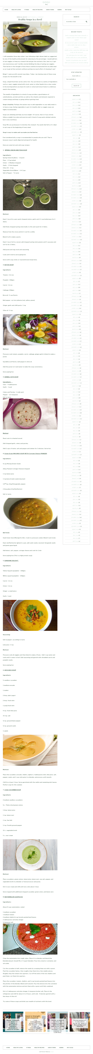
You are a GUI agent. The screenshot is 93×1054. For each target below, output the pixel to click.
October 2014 (75, 523)
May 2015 (75, 502)
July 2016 (75, 460)
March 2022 (75, 257)
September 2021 (75, 275)
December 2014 (75, 517)
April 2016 (75, 469)
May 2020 (75, 323)
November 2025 (75, 126)
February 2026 (75, 117)
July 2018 (75, 389)
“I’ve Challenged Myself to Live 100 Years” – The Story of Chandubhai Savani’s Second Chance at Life (35, 1026)
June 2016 (75, 463)
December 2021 (75, 266)
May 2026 (75, 108)
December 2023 (75, 194)
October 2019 (75, 344)
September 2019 (75, 347)
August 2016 (75, 457)
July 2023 (75, 209)
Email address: (76, 75)
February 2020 (75, 332)
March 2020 (75, 329)
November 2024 (75, 162)
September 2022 (75, 239)
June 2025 (75, 141)
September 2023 (75, 203)
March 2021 (75, 293)
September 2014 (75, 526)
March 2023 (75, 221)
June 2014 (75, 535)
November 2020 (75, 305)
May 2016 (75, 466)
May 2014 (75, 538)
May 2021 (75, 287)
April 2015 (75, 505)
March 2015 (75, 508)
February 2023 (75, 224)
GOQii (46, 2)
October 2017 (75, 415)
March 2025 (75, 150)
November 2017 (75, 412)
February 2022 (75, 260)
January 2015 (75, 514)
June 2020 (75, 320)
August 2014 (75, 529)
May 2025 (75, 144)
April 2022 (75, 254)
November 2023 (75, 197)
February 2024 (75, 188)
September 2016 (75, 454)
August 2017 (75, 421)
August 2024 (75, 171)
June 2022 (75, 248)
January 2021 (75, 299)
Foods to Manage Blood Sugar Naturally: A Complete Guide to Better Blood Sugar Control (76, 38)
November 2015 (76, 484)
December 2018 (76, 374)
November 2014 (75, 520)
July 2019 (75, 353)
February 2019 (75, 368)
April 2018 (75, 398)
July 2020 (75, 317)
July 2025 (75, 138)
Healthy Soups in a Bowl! (30, 19)
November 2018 (75, 377)
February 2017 (75, 439)
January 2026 (75, 120)
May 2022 (75, 251)
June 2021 (75, 284)
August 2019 (75, 350)
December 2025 (75, 123)
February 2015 (75, 511)
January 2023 (75, 227)
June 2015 (75, 499)
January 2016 (75, 478)
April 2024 (75, 183)
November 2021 (76, 269)
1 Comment (40, 17)
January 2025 (75, 156)
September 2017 (75, 418)
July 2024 (75, 174)
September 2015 (75, 490)
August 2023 (75, 206)
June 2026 (75, 105)
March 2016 (75, 472)
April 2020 (75, 326)
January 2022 (75, 263)
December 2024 (75, 159)
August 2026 (75, 99)
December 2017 (75, 409)
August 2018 (75, 386)
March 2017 (75, 436)
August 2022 (75, 242)
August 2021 (75, 278)
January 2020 (75, 335)
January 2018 (75, 407)
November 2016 (75, 448)
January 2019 (75, 371)
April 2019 (75, 362)
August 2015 (75, 493)
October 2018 (75, 380)
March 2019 (75, 365)
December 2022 (75, 230)
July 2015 (75, 496)
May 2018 (75, 395)
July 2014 (75, 532)
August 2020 (75, 314)
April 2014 (75, 541)
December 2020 (75, 302)
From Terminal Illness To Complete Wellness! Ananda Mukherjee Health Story (13, 1025)
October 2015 (75, 487)
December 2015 (76, 481)
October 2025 (75, 129)
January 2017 (75, 442)
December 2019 (76, 338)
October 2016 (75, 451)
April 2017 (75, 433)
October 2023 (75, 200)
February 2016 (75, 475)
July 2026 (75, 102)
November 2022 (75, 233)
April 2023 (75, 218)
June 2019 (75, 356)
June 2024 (75, 177)
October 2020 (75, 308)
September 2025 (75, 132)
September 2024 (75, 168)
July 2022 (75, 245)
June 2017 (75, 427)
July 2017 (75, 424)
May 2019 (75, 359)
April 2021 (75, 290)
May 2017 (75, 430)
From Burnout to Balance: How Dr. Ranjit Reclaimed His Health (79, 1023)
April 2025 (75, 147)
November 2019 (75, 341)
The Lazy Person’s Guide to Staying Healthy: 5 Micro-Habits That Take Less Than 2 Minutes (76, 45)
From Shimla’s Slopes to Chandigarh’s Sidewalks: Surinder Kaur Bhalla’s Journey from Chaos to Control (57, 1026)
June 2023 (75, 212)
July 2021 (75, 281)
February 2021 (75, 296)
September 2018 (75, 383)
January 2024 (75, 191)
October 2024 (75, 165)
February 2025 (75, 153)
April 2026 (75, 111)
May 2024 (75, 180)
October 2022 (75, 236)
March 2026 (75, 114)
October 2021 (75, 272)
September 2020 (75, 311)
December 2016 (75, 445)
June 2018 (75, 392)
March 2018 (75, 401)
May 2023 (75, 215)
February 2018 (75, 404)
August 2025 (75, 135)
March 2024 (75, 186)
